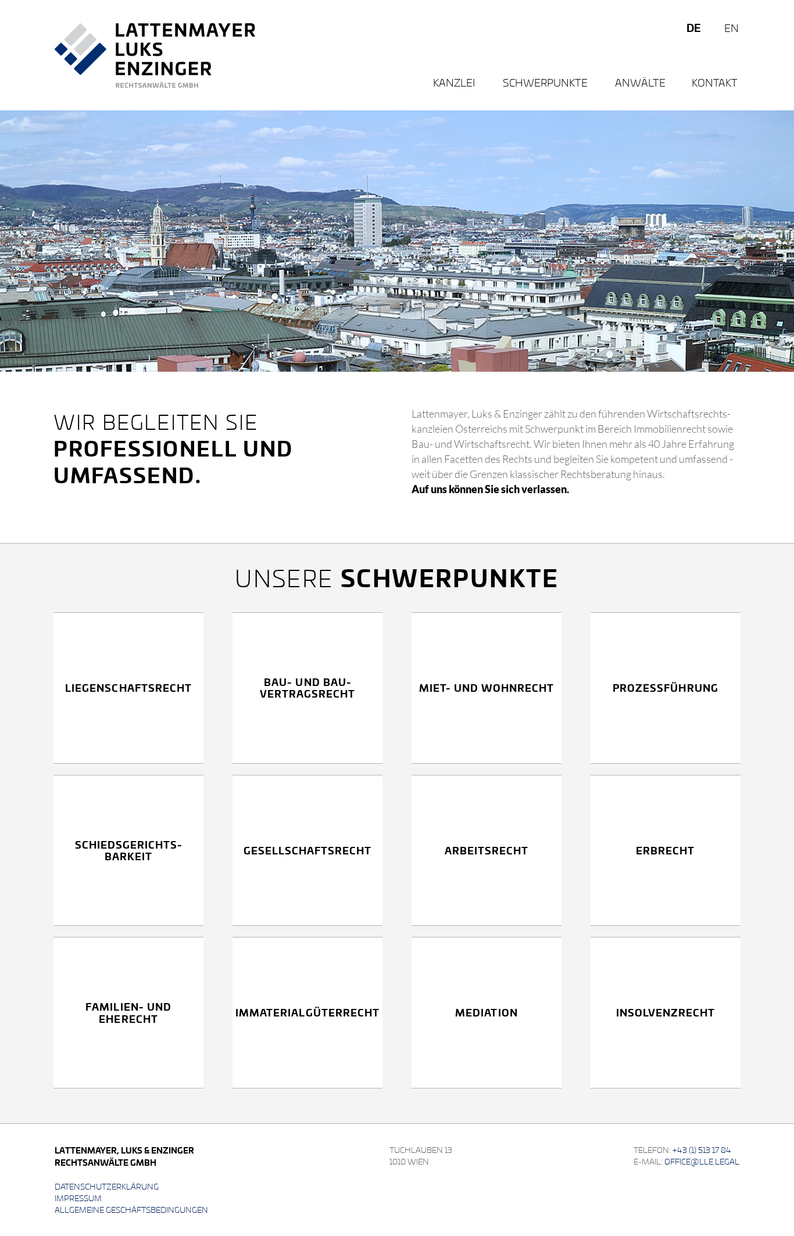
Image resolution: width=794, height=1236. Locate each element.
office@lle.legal (701, 1161)
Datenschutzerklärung (107, 1186)
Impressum (78, 1198)
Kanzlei (454, 82)
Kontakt (715, 82)
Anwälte (640, 82)
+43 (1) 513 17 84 (702, 1150)
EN (731, 27)
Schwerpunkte (545, 82)
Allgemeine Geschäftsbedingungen (131, 1210)
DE (693, 27)
